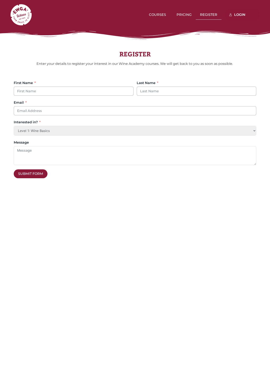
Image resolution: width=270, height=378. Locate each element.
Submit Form (30, 174)
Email (19, 103)
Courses (157, 15)
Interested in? (26, 122)
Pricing (184, 15)
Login (239, 15)
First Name (23, 83)
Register (208, 15)
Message (21, 142)
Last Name (146, 83)
